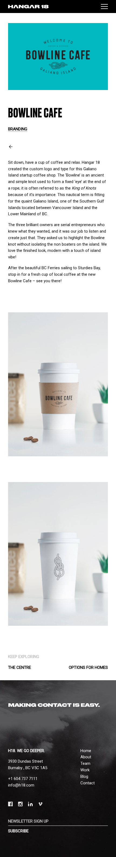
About (85, 757)
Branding (17, 129)
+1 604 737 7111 (22, 778)
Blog (84, 776)
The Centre (19, 667)
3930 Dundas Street (25, 761)
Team (85, 763)
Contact (87, 783)
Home (85, 750)
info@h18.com (21, 785)
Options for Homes (88, 667)
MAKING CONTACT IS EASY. (54, 705)
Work (85, 770)
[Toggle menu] (104, 6)
